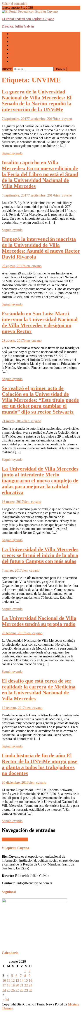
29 (26, 990)
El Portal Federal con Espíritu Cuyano (28, 19)
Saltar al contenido (14, 3)
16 (30, 980)
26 (13, 990)
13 (17, 980)
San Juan (16, 45)
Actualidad (18, 34)
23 (30, 985)
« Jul (5, 1000)
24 (4, 990)
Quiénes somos (20, 61)
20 (17, 985)
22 (26, 985)
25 (8, 990)
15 (26, 980)
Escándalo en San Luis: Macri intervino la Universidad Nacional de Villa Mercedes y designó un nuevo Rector (40, 322)
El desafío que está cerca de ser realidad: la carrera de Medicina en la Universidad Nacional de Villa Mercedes (38, 689)
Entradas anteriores (15, 839)
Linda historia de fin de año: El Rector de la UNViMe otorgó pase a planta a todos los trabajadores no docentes (39, 764)
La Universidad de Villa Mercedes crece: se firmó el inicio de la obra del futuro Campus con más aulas (40, 555)
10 (4, 980)
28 (21, 990)
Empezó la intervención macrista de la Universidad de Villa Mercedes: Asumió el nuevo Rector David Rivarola (41, 248)
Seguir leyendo (12, 153)
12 (13, 980)
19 (13, 985)
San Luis (16, 41)
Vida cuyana (19, 57)
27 (17, 990)
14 (21, 980)
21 (21, 985)
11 (8, 980)
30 (30, 990)
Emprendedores (21, 53)
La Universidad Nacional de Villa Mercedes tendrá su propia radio (39, 621)
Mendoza (16, 38)
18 (8, 985)
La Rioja (16, 49)
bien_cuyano (63, 119)
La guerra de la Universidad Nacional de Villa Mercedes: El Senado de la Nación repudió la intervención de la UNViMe (37, 100)
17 (4, 985)
